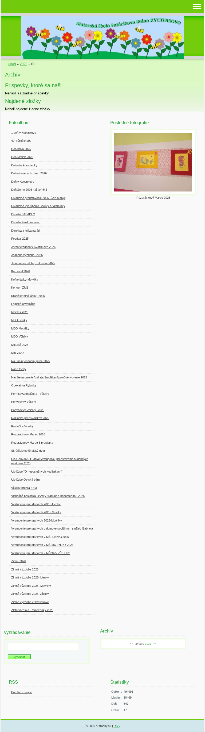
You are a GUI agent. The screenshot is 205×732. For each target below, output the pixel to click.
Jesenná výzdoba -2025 (27, 254)
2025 (23, 64)
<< (131, 643)
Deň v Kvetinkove (22, 181)
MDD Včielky (19, 336)
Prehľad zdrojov (21, 692)
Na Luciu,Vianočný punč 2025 (30, 361)
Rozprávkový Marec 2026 (28, 434)
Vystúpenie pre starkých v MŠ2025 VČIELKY (40, 553)
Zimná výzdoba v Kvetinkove (30, 602)
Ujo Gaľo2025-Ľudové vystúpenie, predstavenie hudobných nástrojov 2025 (49, 461)
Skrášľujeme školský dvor (28, 450)
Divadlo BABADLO (23, 214)
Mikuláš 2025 (19, 344)
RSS (117, 725)
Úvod (12, 64)
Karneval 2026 (20, 271)
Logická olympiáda (23, 303)
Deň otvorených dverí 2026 (29, 173)
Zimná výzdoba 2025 (24, 569)
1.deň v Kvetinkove (23, 132)
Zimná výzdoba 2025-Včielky (30, 593)
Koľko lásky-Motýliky (24, 279)
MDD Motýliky (20, 328)
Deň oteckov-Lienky (24, 165)
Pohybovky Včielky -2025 (27, 410)
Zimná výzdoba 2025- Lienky (30, 577)
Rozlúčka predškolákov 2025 (30, 418)
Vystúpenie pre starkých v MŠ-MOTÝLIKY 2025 (42, 544)
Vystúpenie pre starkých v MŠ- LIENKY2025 (40, 536)
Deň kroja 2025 (21, 149)
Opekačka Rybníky (24, 385)
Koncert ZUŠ (19, 287)
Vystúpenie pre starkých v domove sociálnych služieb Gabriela (52, 528)
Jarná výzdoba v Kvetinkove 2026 (33, 246)
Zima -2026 (18, 561)
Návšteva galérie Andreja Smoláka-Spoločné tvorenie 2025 (49, 377)
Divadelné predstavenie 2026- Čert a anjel (38, 198)
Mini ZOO (17, 352)
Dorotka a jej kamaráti (25, 230)
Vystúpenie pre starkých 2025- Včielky (36, 512)
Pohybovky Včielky (23, 401)
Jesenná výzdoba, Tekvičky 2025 (33, 263)
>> (154, 643)
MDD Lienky (19, 320)
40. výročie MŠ (21, 140)
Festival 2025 (20, 238)
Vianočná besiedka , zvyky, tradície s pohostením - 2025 (48, 495)
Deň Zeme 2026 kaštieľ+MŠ (29, 189)
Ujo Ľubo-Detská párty (26, 479)
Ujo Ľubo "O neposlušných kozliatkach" (36, 471)
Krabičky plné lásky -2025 (28, 295)
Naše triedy (18, 369)
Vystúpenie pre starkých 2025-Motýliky (36, 520)
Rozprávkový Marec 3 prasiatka (32, 442)
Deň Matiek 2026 (22, 157)
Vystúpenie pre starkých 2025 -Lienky (36, 504)
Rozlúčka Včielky (22, 426)
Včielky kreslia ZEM (24, 487)
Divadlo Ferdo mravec (25, 222)
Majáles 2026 (19, 312)
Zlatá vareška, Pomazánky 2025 (32, 610)
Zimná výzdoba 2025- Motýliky (31, 585)
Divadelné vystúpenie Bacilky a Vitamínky (38, 206)
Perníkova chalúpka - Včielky (30, 393)
